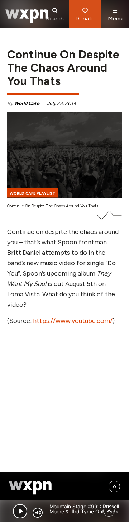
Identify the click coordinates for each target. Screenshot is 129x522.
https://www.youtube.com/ (73, 321)
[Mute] (38, 513)
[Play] (20, 511)
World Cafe (26, 103)
